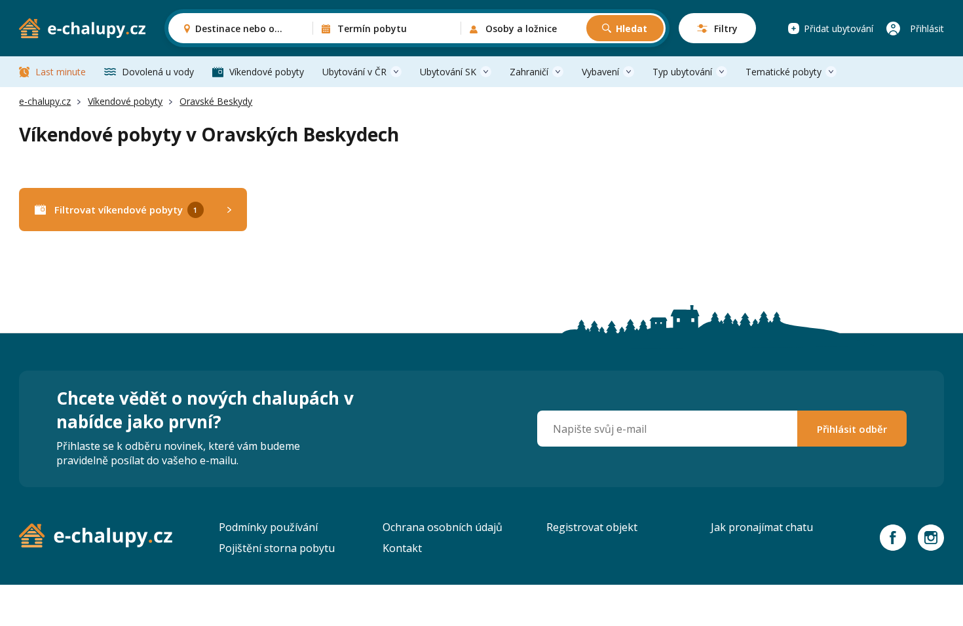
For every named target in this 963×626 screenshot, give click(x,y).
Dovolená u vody (158, 71)
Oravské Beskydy (215, 101)
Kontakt (402, 548)
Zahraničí (529, 71)
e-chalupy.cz (45, 101)
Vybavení (600, 71)
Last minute (60, 71)
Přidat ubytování (838, 28)
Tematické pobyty (783, 71)
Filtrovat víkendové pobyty (125, 209)
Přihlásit (927, 28)
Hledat (631, 28)
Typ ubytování (682, 71)
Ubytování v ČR (354, 71)
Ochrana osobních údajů (442, 527)
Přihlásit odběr (852, 428)
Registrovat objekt (591, 527)
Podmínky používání (268, 527)
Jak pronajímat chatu (762, 527)
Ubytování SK (448, 71)
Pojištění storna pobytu (277, 548)
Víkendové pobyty (266, 71)
